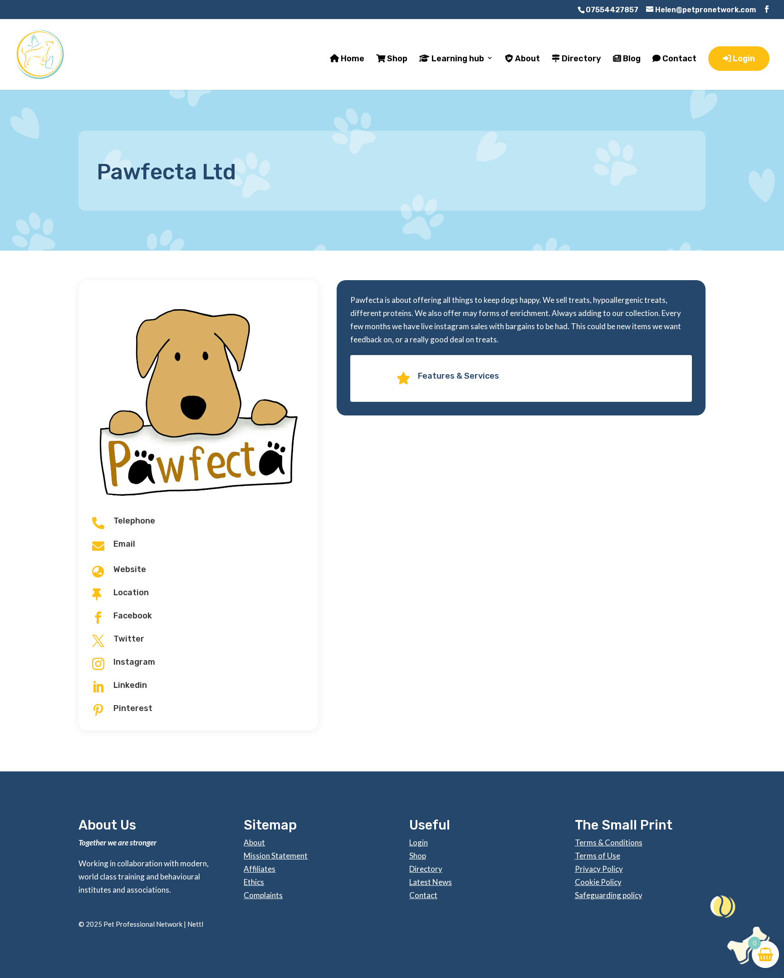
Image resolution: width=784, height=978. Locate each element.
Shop (396, 59)
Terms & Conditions (608, 842)
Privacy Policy (599, 869)
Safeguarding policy (608, 895)
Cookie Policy (598, 882)
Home (351, 59)
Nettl (195, 924)
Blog (631, 59)
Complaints (263, 895)
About (526, 59)
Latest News (430, 882)
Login (743, 59)
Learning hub (457, 59)
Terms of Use (597, 855)
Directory (580, 59)
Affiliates (259, 869)
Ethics (254, 882)
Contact (678, 59)
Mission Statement (276, 855)
